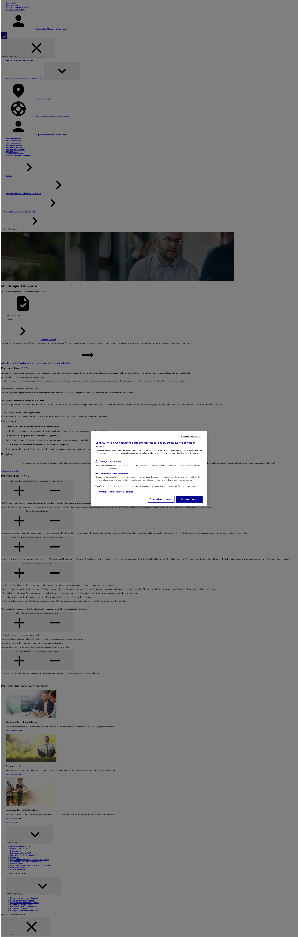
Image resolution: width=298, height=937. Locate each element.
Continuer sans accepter (191, 437)
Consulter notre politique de (116, 492)
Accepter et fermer (189, 499)
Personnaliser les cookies (161, 499)
